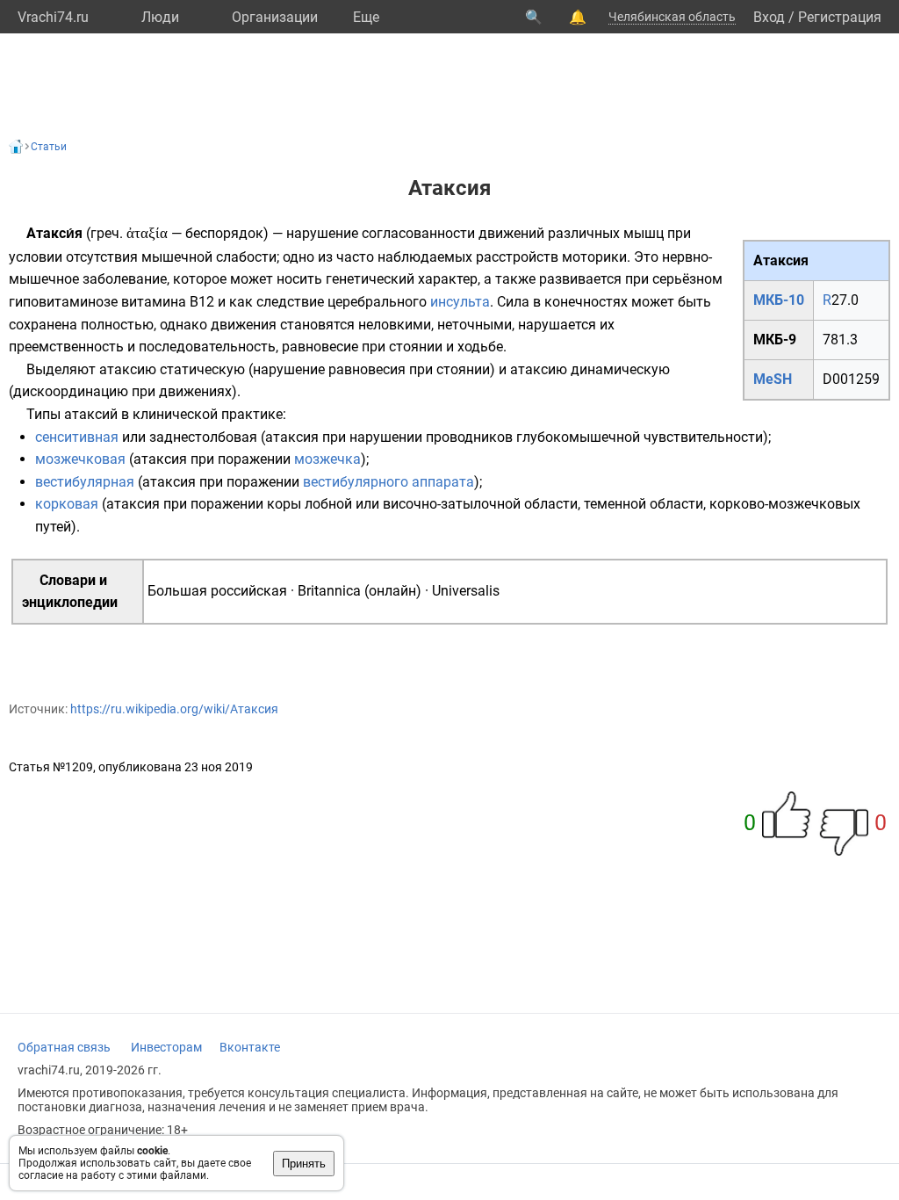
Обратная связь (64, 1047)
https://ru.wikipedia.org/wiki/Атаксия (174, 709)
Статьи (49, 147)
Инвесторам (166, 1047)
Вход (769, 17)
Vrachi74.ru (53, 17)
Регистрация (839, 17)
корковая (66, 503)
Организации (275, 17)
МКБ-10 (778, 300)
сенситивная (77, 437)
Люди (160, 17)
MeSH (772, 379)
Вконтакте (249, 1047)
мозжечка (327, 459)
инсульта (460, 301)
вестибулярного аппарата (388, 481)
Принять (304, 1163)
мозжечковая (80, 459)
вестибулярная (84, 481)
